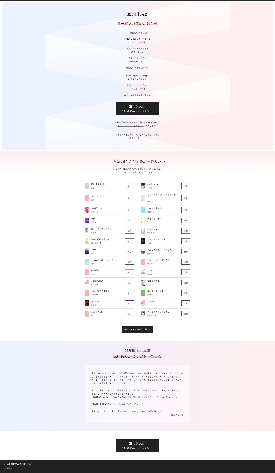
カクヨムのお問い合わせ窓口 (130, 126)
